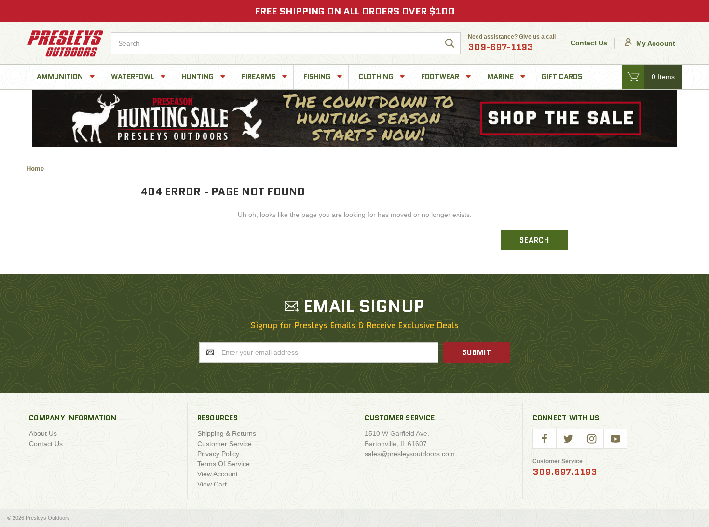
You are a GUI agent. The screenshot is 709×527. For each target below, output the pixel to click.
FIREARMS (259, 76)
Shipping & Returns (226, 433)
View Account (217, 474)
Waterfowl (133, 76)
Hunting (199, 76)
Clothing (376, 76)
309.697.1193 (564, 472)
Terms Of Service (223, 464)
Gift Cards (562, 76)
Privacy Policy (218, 454)
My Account (654, 43)
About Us (43, 433)
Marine (501, 76)
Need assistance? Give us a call (512, 43)
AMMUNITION (61, 76)
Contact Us (589, 43)
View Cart (212, 484)
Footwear (441, 76)
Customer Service (224, 443)
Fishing (317, 76)
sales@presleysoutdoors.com (410, 454)
